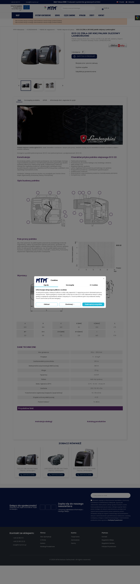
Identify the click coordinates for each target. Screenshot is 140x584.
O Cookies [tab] (94, 285)
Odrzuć (47, 304)
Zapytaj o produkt (84, 56)
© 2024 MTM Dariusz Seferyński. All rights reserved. (70, 560)
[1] (127, 495)
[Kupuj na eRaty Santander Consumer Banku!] (118, 45)
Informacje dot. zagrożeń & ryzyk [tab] (63, 100)
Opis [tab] (19, 100)
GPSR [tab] (45, 100)
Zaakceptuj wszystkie (93, 304)
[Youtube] (48, 507)
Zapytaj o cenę (27, 474)
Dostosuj (69, 304)
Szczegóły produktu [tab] (32, 100)
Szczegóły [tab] (70, 285)
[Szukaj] (93, 8)
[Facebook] (42, 507)
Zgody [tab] (46, 285)
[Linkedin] (53, 507)
